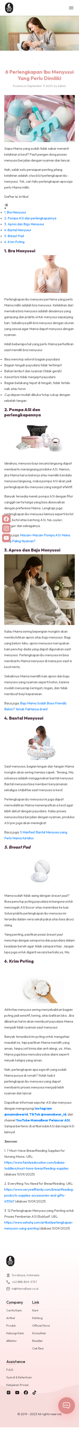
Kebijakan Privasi (17, 1385)
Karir (35, 1310)
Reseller (37, 1341)
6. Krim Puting (14, 242)
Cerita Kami (14, 1310)
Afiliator (11, 1341)
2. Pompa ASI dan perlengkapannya (30, 218)
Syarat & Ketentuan (19, 1377)
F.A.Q (9, 1370)
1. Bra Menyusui (15, 212)
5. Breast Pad (14, 236)
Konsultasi (39, 1333)
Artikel (10, 1318)
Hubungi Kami (15, 1333)
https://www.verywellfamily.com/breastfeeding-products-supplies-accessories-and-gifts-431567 (39, 1195)
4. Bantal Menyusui (17, 230)
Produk (11, 1326)
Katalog (37, 1318)
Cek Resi (38, 1348)
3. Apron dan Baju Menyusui (24, 224)
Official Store (41, 1326)
